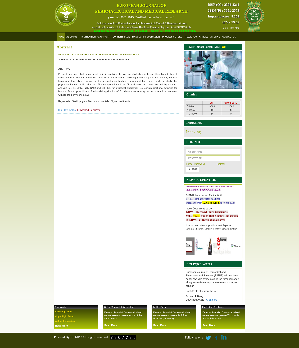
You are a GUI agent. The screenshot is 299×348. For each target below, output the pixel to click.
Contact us (229, 37)
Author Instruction (65, 321)
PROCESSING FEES (172, 37)
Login (225, 28)
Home (61, 37)
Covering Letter (63, 311)
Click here (211, 299)
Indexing (193, 132)
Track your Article (196, 37)
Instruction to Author (94, 37)
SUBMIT (192, 169)
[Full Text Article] (67, 110)
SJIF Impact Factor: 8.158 (204, 46)
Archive (215, 37)
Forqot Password (195, 164)
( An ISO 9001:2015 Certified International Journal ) (141, 17)
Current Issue (121, 37)
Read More (61, 325)
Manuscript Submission (146, 37)
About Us (71, 37)
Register (234, 28)
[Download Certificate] (89, 110)
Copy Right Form (64, 316)
